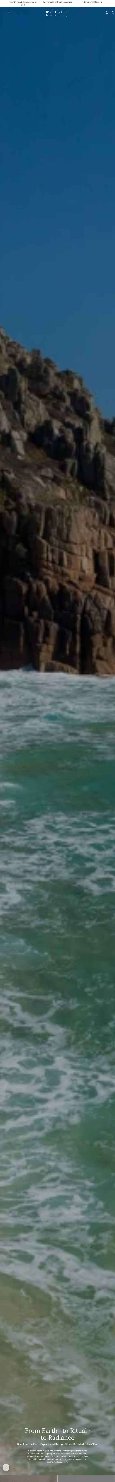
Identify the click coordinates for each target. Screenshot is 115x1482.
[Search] (9, 12)
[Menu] (3, 12)
